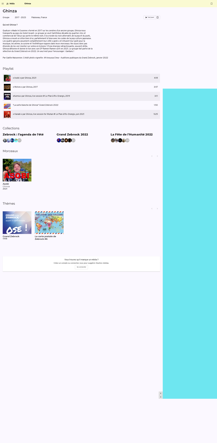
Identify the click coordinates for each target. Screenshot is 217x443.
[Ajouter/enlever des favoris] (211, 3)
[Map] (190, 244)
